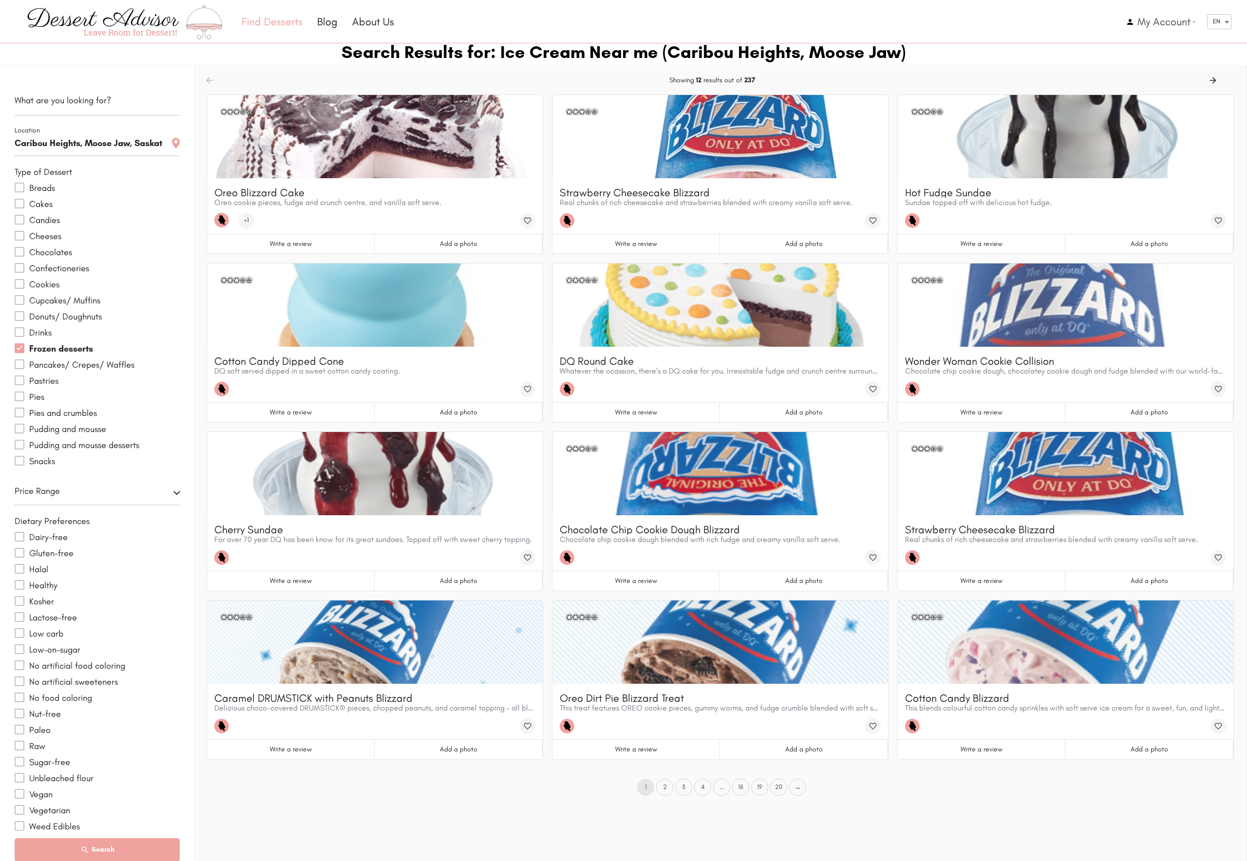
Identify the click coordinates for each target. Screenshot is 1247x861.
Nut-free (45, 714)
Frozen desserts (61, 348)
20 (778, 786)
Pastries (43, 380)
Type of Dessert (43, 172)
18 (740, 786)
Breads (42, 188)
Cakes (41, 204)
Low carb (46, 633)
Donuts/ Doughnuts (65, 316)
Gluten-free (51, 553)
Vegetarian (49, 810)
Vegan (41, 794)
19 (759, 786)
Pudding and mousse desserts (84, 445)
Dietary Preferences (52, 521)
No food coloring (60, 698)
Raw (37, 746)
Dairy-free (48, 537)
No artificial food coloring (77, 665)
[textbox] (97, 493)
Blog (327, 21)
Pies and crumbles (63, 413)
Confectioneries (59, 268)
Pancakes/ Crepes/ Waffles (81, 364)
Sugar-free (49, 762)
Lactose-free (53, 617)
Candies (44, 220)
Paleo (40, 730)
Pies (36, 397)
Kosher (41, 601)
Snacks (42, 461)
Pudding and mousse (67, 429)
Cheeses (45, 236)
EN (1216, 21)
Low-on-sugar (54, 649)
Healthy (43, 585)
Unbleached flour (61, 778)
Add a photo (458, 244)
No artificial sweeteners (73, 681)
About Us (373, 21)
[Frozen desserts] (224, 220)
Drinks (40, 332)
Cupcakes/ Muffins (64, 300)
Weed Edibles (54, 826)
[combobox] (97, 493)
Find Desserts (272, 21)
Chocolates (50, 252)
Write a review (291, 244)
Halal (38, 569)
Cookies (44, 284)
